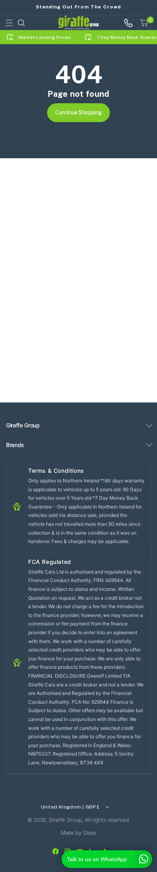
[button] (9, 23)
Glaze (89, 832)
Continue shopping (78, 112)
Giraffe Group (65, 820)
